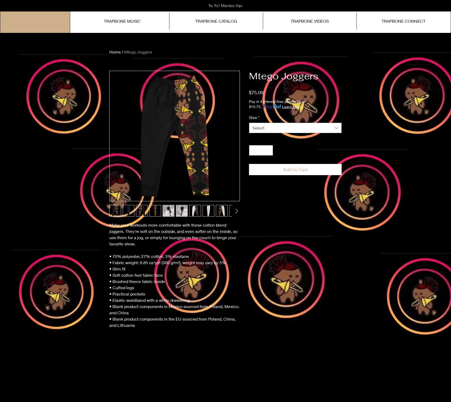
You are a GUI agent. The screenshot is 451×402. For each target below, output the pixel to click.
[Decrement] (253, 150)
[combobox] (295, 128)
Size (254, 117)
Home (115, 51)
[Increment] (268, 150)
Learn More (291, 106)
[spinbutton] (261, 150)
